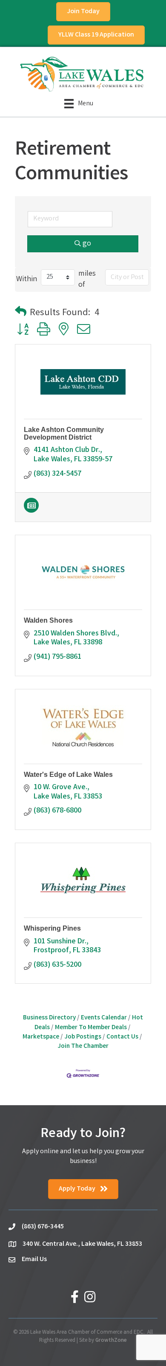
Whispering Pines (52, 928)
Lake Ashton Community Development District (64, 433)
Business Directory (49, 1018)
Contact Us (122, 1037)
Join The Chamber (83, 1046)
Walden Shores (48, 620)
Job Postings (82, 1037)
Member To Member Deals (91, 1028)
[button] (20, 313)
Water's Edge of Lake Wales (68, 774)
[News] (31, 510)
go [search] (87, 243)
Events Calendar (104, 1018)
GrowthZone (111, 1341)
